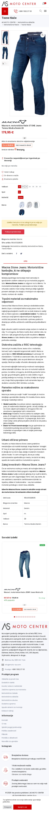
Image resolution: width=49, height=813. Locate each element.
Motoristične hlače (11, 25)
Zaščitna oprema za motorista (14, 690)
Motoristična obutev (10, 700)
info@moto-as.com (13, 665)
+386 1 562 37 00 (18, 669)
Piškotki (4, 734)
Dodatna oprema (8, 704)
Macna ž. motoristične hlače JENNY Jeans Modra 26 (23, 592)
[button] (14, 617)
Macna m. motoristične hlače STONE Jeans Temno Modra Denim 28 (21, 126)
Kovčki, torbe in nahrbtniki (12, 686)
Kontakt (5, 720)
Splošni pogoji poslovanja (11, 727)
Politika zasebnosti (9, 731)
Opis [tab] (25, 261)
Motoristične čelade (10, 693)
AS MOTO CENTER (8, 22)
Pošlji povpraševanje (13, 232)
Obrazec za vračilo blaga (21, 774)
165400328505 (17, 243)
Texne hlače (26, 25)
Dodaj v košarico (25, 565)
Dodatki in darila (8, 682)
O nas (4, 724)
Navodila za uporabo (10, 741)
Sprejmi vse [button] (22, 807)
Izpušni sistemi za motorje (12, 707)
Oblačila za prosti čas (10, 679)
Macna (19, 239)
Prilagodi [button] (7, 807)
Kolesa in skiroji (7, 711)
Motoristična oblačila (26, 22)
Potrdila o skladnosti (9, 738)
